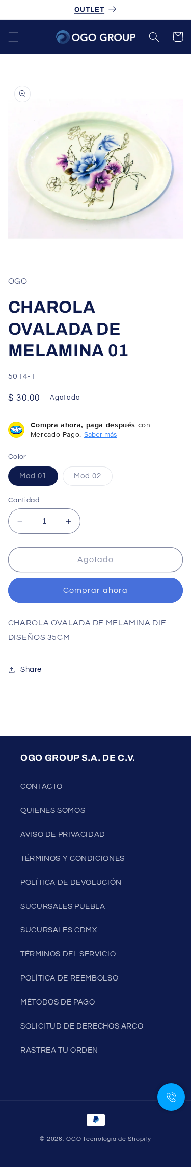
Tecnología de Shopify (117, 1139)
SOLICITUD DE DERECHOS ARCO (81, 1026)
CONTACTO (41, 786)
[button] (13, 37)
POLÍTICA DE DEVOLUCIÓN (71, 882)
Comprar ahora (95, 590)
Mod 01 (38, 479)
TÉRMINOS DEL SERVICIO (68, 954)
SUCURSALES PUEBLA (62, 907)
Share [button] (31, 669)
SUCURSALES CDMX (58, 930)
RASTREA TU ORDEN (59, 1050)
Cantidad (23, 500)
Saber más (100, 434)
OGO (73, 1139)
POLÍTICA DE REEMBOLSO (69, 978)
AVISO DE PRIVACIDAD (62, 834)
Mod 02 (93, 479)
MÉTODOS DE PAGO (57, 1002)
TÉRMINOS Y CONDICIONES (72, 858)
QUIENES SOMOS (52, 810)
